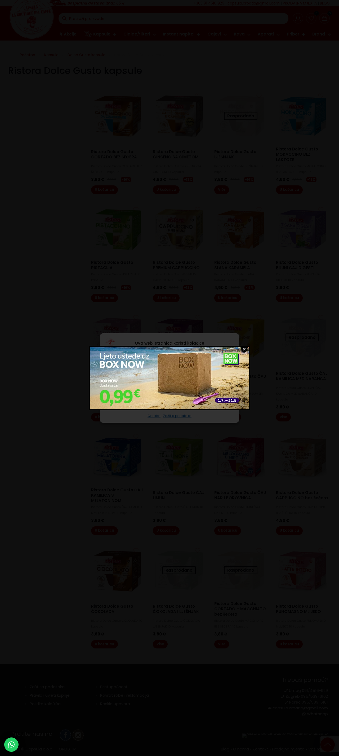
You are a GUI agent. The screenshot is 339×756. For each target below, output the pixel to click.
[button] (11, 744)
